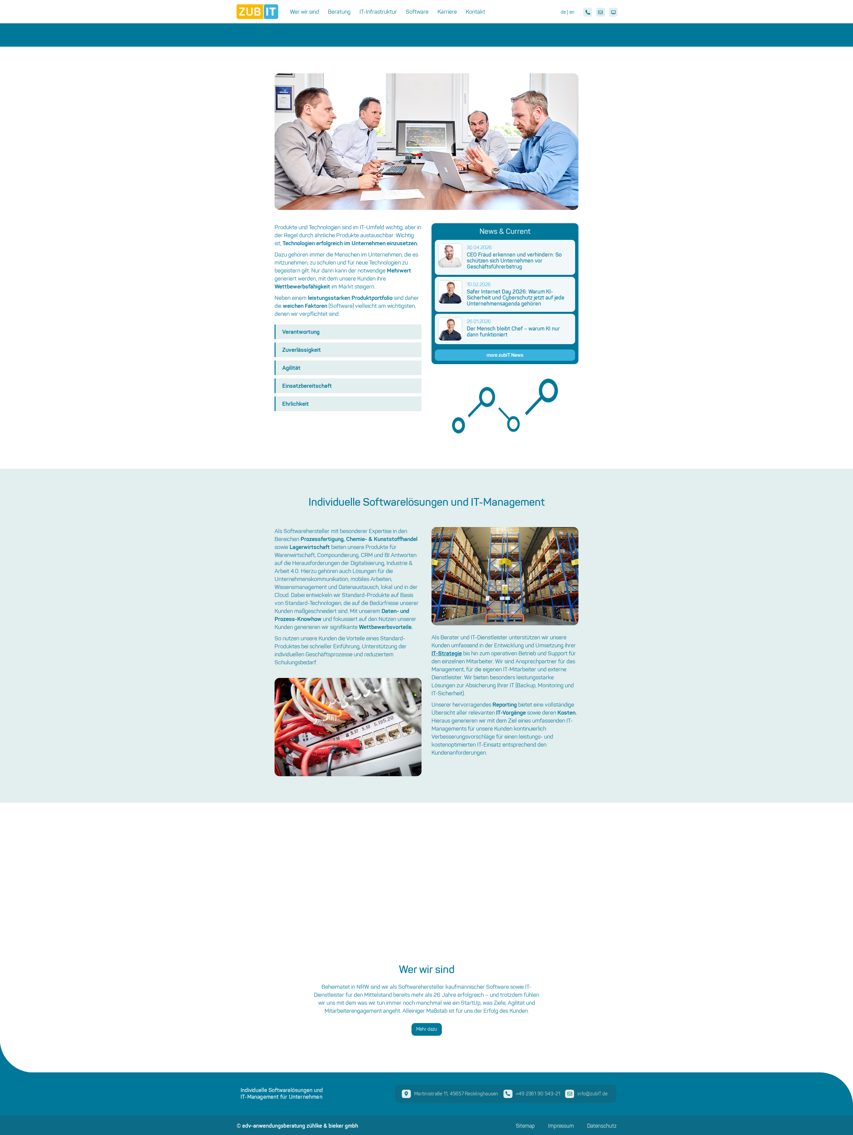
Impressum (561, 1126)
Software (417, 11)
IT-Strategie (446, 653)
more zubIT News (504, 355)
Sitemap (525, 1126)
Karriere (447, 11)
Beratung (339, 11)
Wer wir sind (304, 11)
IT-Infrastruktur (378, 11)
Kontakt (475, 11)
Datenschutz (601, 1126)
